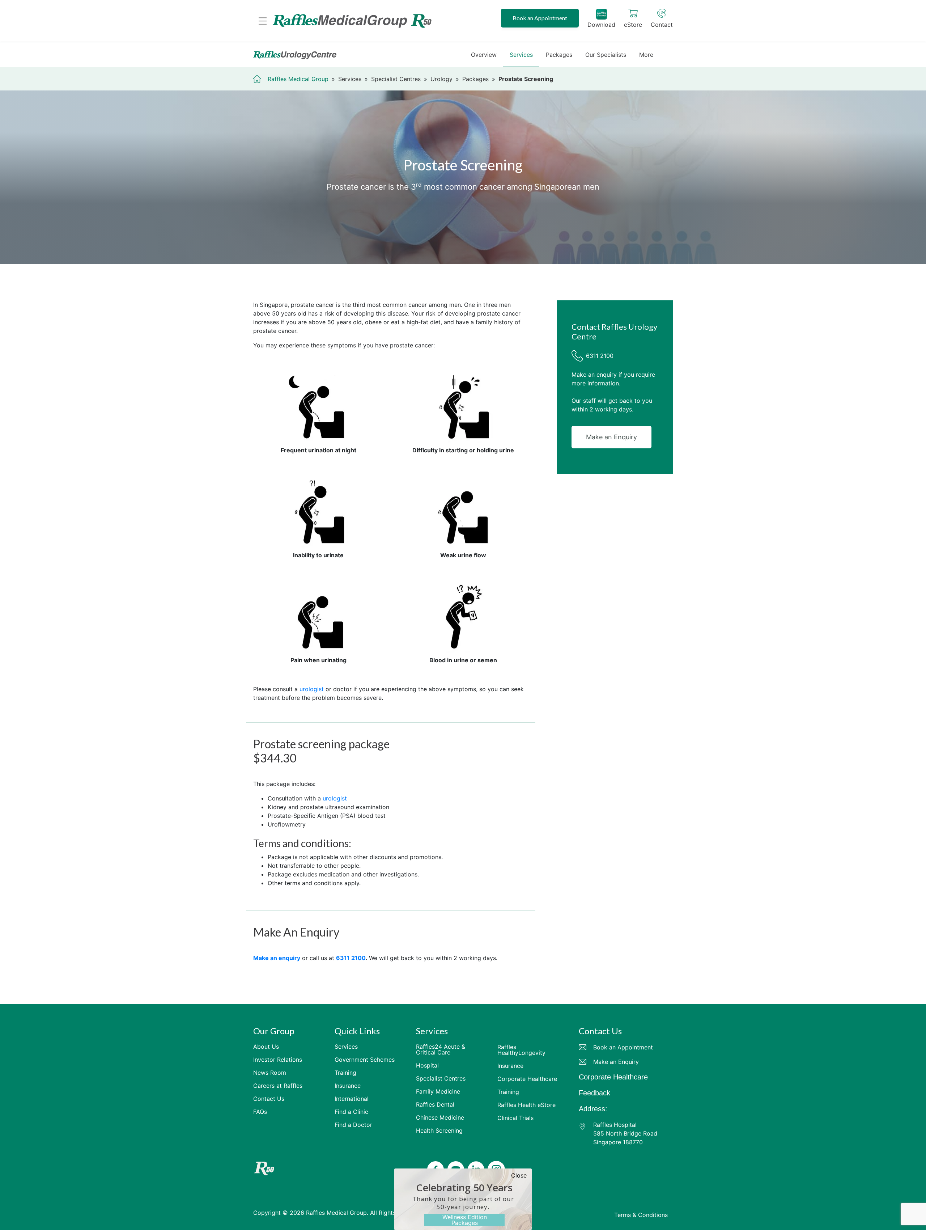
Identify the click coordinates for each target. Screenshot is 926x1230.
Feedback (594, 1093)
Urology (441, 79)
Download (601, 24)
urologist (312, 689)
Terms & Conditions (641, 1214)
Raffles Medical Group (298, 79)
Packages (475, 79)
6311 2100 (599, 355)
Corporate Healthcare (613, 1077)
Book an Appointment (540, 17)
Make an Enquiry (611, 437)
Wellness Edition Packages (464, 1220)
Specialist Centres (396, 79)
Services (349, 79)
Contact (662, 24)
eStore (633, 24)
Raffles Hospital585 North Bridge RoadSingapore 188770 (625, 1133)
